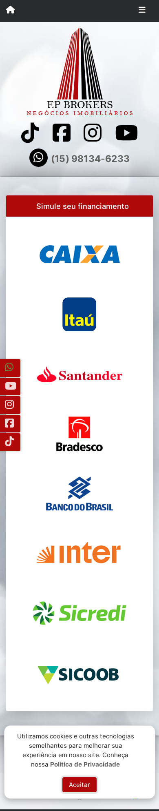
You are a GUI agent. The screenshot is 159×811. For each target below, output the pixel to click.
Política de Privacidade (85, 764)
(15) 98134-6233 (90, 158)
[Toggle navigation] (142, 11)
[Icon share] (30, 132)
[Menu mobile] (10, 10)
